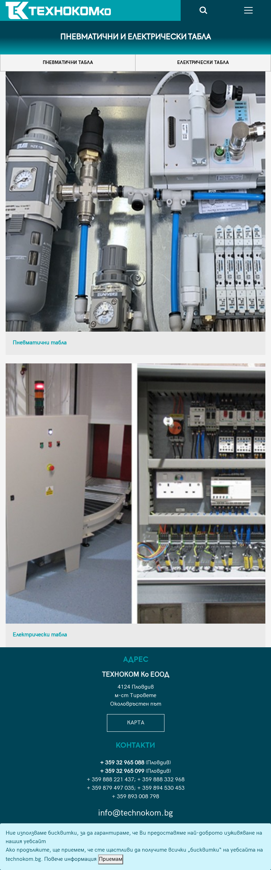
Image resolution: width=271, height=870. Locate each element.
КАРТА (135, 722)
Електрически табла (203, 62)
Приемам (110, 859)
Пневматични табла (68, 62)
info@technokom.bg (135, 813)
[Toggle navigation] (248, 10)
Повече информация (70, 859)
